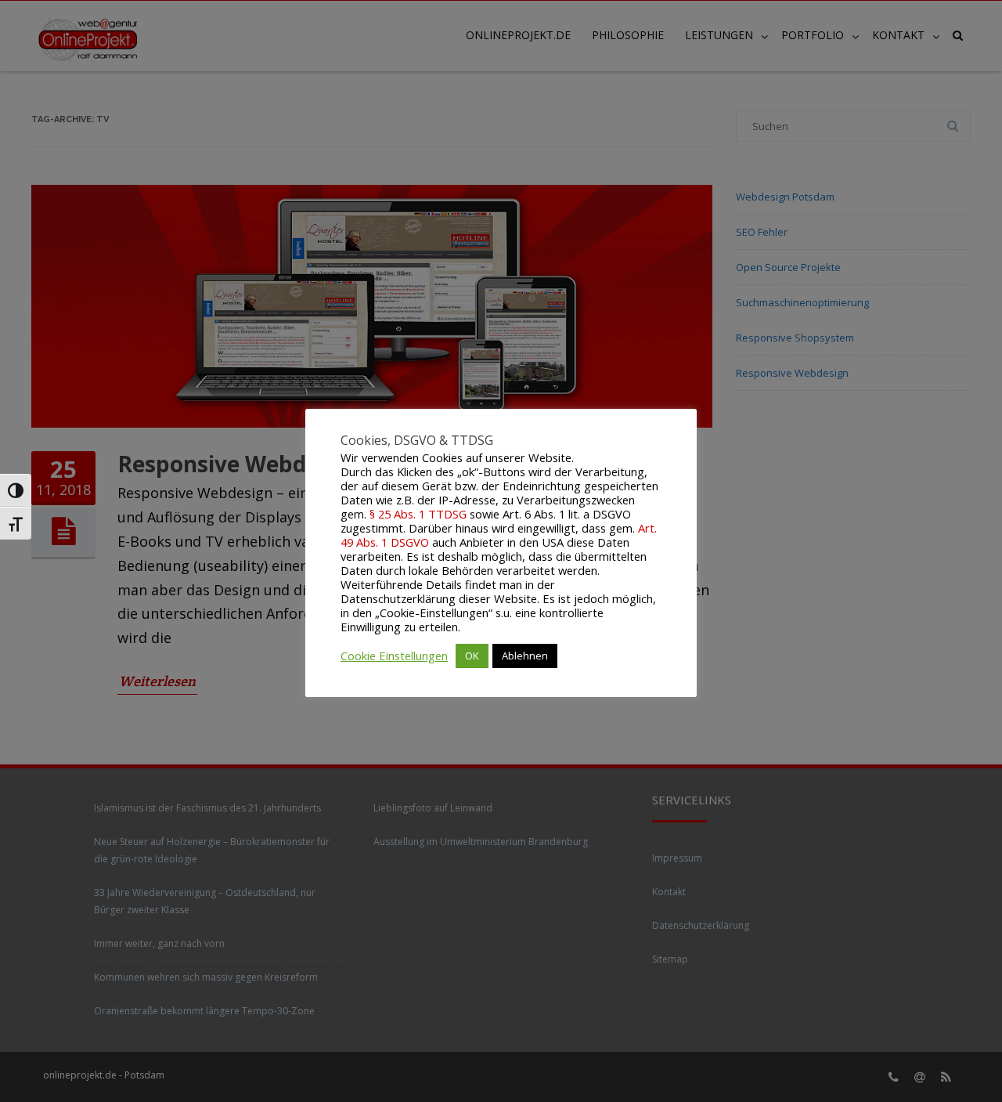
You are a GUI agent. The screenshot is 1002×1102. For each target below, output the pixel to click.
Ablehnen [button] (525, 656)
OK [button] (472, 656)
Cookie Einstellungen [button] (394, 656)
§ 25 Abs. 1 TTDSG (418, 514)
